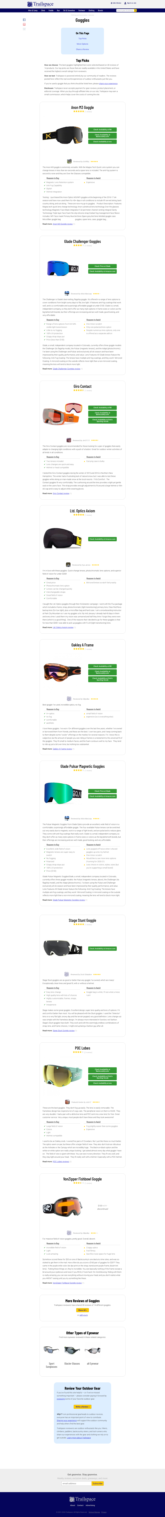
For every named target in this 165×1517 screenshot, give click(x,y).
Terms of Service (94, 1512)
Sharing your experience (67, 1420)
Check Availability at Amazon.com (102, 271)
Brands (100, 10)
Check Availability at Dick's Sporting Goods (102, 420)
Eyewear (91, 15)
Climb (43, 10)
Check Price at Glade (102, 266)
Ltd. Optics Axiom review (63, 627)
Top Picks (82, 38)
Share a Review (82, 49)
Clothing (91, 10)
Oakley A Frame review (62, 749)
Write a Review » (82, 1407)
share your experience (108, 83)
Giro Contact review (61, 493)
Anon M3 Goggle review (63, 224)
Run (58, 10)
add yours (84, 1315)
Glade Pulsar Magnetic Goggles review (69, 900)
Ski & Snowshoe (69, 10)
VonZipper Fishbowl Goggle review (67, 1283)
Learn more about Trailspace (79, 1438)
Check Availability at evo (102, 142)
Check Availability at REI (103, 130)
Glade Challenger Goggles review (66, 369)
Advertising (90, 1505)
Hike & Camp (32, 10)
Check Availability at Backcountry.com (102, 135)
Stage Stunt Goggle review (64, 1030)
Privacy (104, 1512)
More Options (82, 44)
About (72, 1505)
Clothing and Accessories (79, 15)
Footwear (81, 10)
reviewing (61, 1399)
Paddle (51, 10)
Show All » (82, 1310)
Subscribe (97, 1483)
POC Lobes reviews (61, 1161)
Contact (80, 1505)
